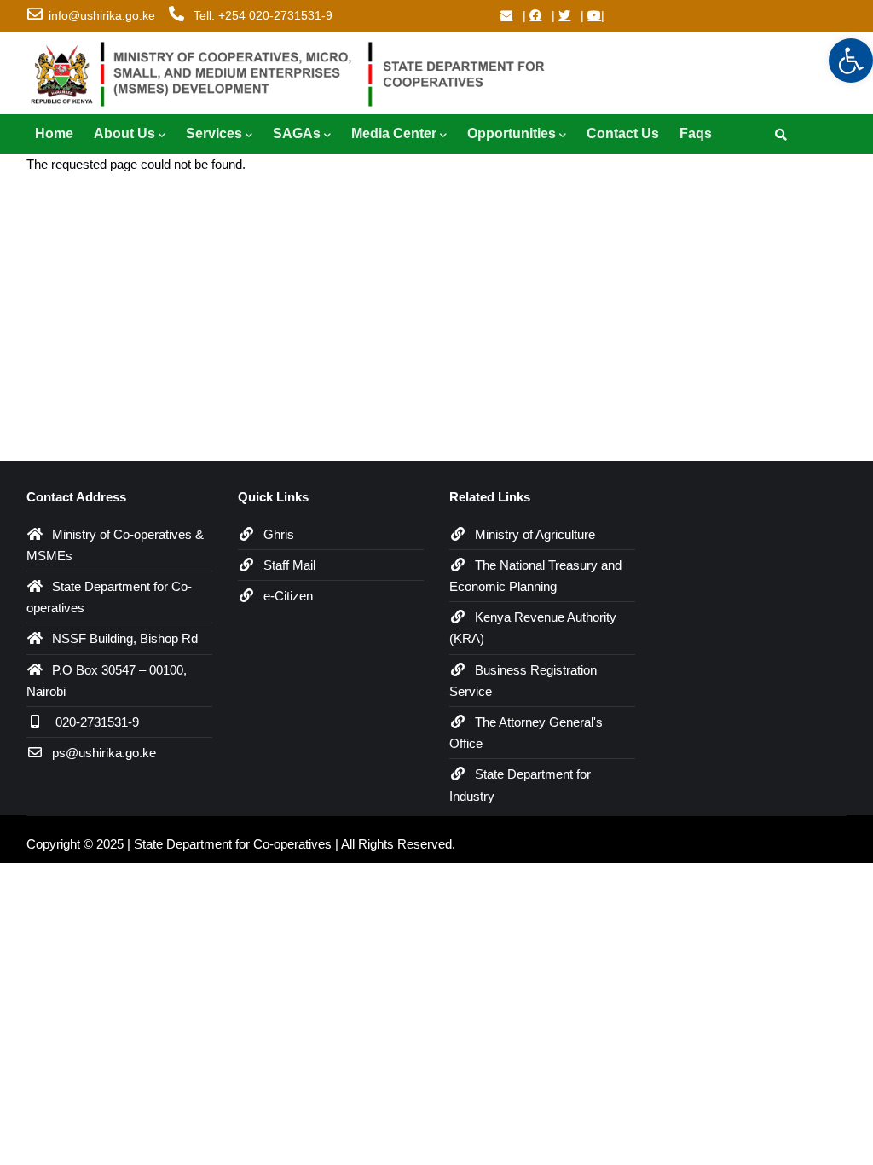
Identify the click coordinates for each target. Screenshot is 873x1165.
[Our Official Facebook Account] (535, 15)
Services (214, 133)
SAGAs (297, 133)
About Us (124, 133)
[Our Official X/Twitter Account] (564, 15)
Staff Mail (289, 565)
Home (54, 133)
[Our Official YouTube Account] (594, 15)
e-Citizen (288, 595)
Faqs (695, 133)
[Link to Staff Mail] (506, 15)
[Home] (295, 70)
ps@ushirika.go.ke (104, 752)
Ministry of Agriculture (535, 534)
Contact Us (623, 133)
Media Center (393, 133)
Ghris (278, 534)
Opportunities (511, 133)
